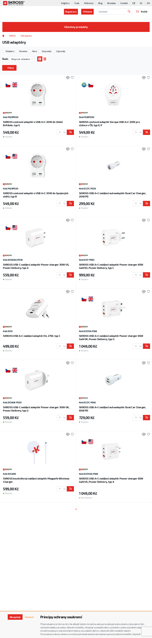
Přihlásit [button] (87, 11)
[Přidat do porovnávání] (67, 78)
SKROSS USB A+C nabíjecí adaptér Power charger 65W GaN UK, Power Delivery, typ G (111, 337)
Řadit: (5, 58)
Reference (88, 3)
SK (141, 3)
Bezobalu (111, 3)
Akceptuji (15, 617)
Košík (144, 11)
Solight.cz (65, 3)
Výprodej (60, 51)
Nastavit (29, 617)
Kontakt (124, 3)
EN (148, 3)
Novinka (23, 51)
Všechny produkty (76, 27)
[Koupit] (70, 132)
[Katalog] (39, 59)
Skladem (10, 51)
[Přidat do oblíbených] (71, 78)
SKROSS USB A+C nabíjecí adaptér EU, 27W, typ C (31, 335)
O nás (76, 3)
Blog (100, 3)
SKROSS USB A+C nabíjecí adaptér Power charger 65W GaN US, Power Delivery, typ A (111, 480)
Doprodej (46, 51)
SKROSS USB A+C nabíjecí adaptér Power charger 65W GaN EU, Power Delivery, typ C (111, 266)
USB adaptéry (26, 35)
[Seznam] (44, 59)
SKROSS (12, 35)
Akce (34, 51)
